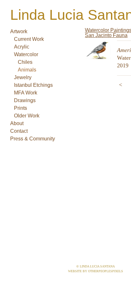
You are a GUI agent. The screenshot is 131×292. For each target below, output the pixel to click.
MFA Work (25, 92)
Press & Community (32, 138)
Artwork (18, 31)
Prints (20, 108)
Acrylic (21, 46)
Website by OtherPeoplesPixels (95, 271)
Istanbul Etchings (33, 85)
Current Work (29, 39)
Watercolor (26, 54)
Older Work (26, 115)
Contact (19, 131)
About (17, 123)
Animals (27, 69)
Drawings (25, 100)
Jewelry (22, 77)
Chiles (25, 62)
